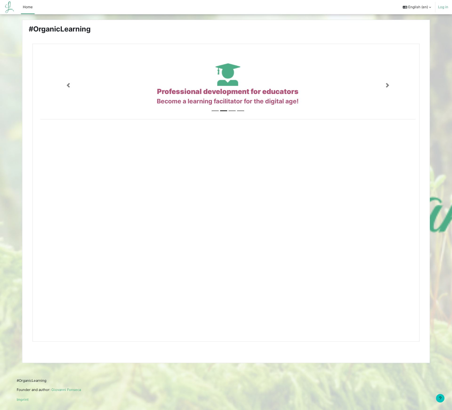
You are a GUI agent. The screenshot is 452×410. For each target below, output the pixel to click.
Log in (443, 7)
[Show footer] (440, 398)
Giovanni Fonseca (66, 389)
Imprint (22, 399)
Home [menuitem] (28, 7)
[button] (417, 7)
